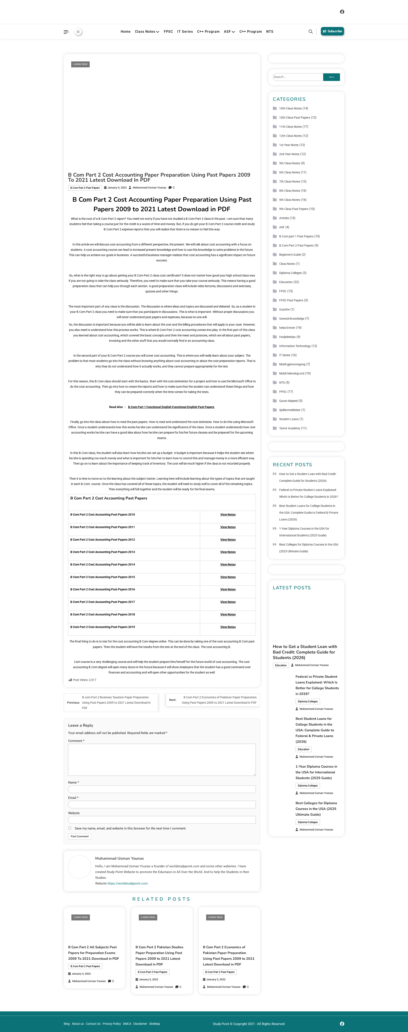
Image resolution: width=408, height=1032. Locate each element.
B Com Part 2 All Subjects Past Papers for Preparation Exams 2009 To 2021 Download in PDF (93, 953)
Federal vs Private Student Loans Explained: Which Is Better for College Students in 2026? (308, 493)
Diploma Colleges (290, 273)
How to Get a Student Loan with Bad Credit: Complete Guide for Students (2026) (307, 477)
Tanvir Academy (289, 428)
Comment (76, 741)
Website (74, 813)
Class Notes (145, 32)
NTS (269, 32)
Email (73, 798)
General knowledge (291, 318)
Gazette (284, 309)
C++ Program (208, 32)
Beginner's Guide (290, 254)
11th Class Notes (290, 126)
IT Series (185, 32)
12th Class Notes (290, 136)
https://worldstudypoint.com (128, 883)
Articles (284, 218)
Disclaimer (140, 1023)
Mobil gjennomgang (292, 364)
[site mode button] (78, 31)
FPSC (168, 32)
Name (73, 782)
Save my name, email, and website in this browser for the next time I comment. (130, 828)
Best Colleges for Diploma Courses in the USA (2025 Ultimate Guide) (308, 548)
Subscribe (335, 31)
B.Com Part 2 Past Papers (85, 187)
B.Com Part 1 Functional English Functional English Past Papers (171, 407)
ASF (227, 32)
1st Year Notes (289, 145)
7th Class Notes (289, 181)
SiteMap (154, 1023)
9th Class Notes (289, 199)
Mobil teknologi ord (291, 373)
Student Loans (289, 419)
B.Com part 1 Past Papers (296, 236)
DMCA (127, 1023)
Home (126, 32)
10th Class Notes (290, 108)
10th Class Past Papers (294, 117)
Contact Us (93, 1023)
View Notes (228, 514)
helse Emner (287, 327)
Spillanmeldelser (289, 410)
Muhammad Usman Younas (149, 187)
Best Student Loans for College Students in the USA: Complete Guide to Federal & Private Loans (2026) (308, 512)
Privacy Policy (112, 1023)
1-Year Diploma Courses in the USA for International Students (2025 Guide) (304, 532)
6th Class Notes (289, 172)
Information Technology (295, 346)
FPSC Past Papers (291, 300)
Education (286, 282)
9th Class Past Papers (293, 209)
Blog (67, 1023)
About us (78, 1023)
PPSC (283, 391)
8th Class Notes (289, 190)
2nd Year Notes (289, 154)
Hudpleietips (287, 337)
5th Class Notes (289, 163)
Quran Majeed (288, 401)
